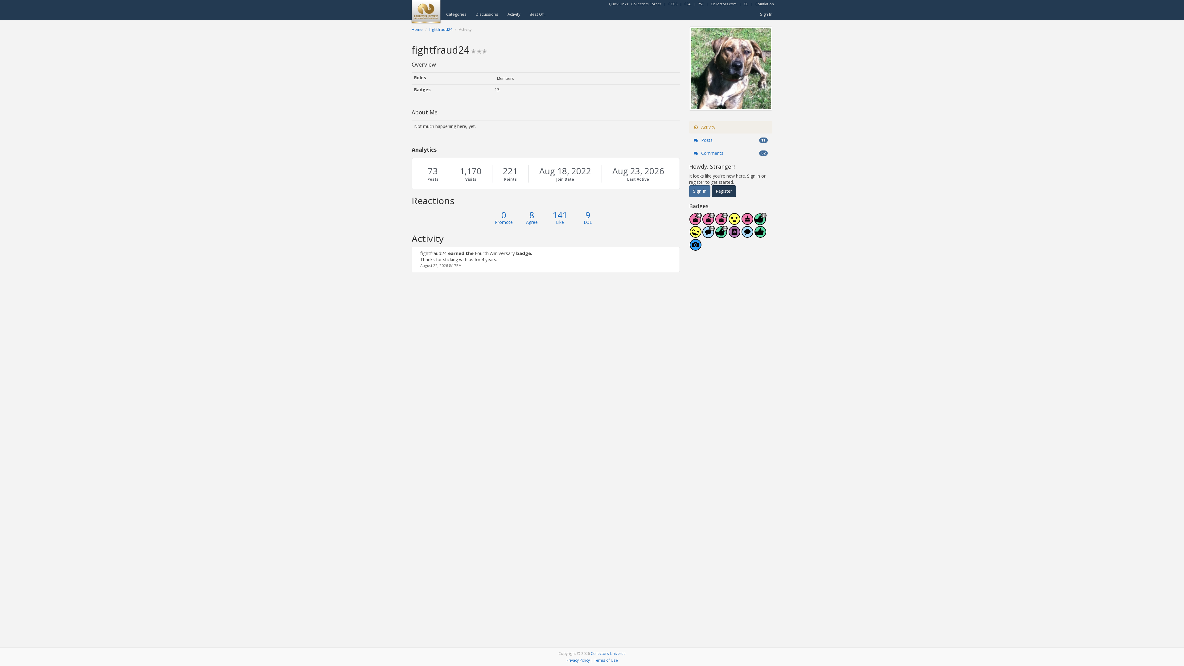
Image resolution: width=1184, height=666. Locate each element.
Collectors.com (724, 4)
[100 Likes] (760, 222)
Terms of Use (606, 660)
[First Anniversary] (747, 222)
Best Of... (538, 14)
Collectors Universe (608, 653)
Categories (456, 14)
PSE (701, 4)
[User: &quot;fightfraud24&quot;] (418, 253)
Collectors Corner (646, 4)
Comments (733, 153)
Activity (514, 14)
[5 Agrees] (734, 222)
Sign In (766, 14)
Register (724, 191)
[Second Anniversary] (721, 222)
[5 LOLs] (695, 235)
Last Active (638, 179)
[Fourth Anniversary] (695, 222)
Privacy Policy (578, 660)
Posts (432, 179)
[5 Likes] (760, 235)
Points (510, 179)
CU (746, 4)
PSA (687, 4)
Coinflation (764, 4)
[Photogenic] (695, 248)
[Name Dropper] (734, 235)
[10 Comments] (708, 235)
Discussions (487, 14)
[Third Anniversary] (708, 222)
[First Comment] (747, 235)
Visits (470, 179)
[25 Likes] (721, 235)
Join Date (565, 179)
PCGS (672, 4)
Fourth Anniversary (495, 253)
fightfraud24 (433, 253)
